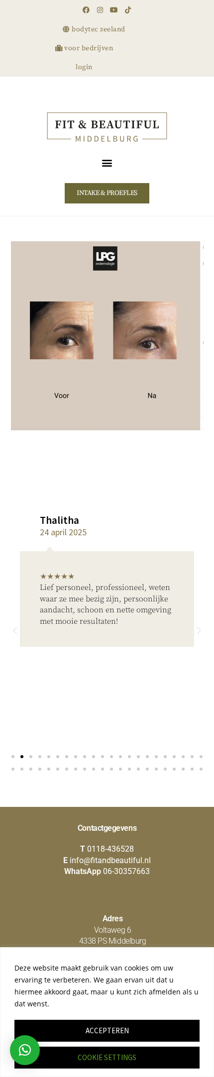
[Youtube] (114, 10)
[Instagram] (100, 10)
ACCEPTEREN (107, 1030)
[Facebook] (86, 10)
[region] (107, 1012)
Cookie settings (107, 1057)
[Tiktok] (128, 10)
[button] (107, 162)
